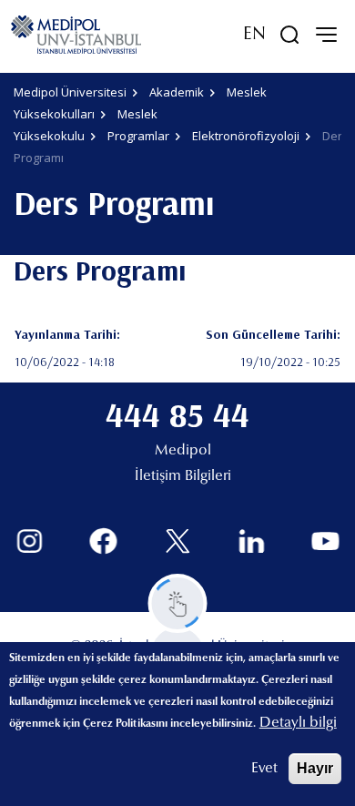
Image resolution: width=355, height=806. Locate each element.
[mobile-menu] (326, 34)
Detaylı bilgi (298, 723)
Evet (264, 768)
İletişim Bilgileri (183, 476)
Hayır (315, 768)
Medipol (183, 451)
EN (254, 35)
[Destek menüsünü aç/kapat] (178, 603)
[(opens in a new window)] (30, 541)
